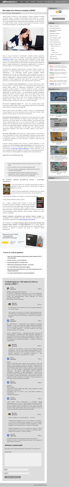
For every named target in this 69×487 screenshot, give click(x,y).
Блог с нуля (54, 52)
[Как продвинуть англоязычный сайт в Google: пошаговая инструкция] (59, 123)
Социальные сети (53, 56)
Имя (6, 469)
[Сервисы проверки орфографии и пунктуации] (59, 137)
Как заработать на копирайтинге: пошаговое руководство (59, 116)
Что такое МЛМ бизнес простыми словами (18, 267)
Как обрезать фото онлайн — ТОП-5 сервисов (58, 173)
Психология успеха (53, 35)
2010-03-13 (13, 399)
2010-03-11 (13, 289)
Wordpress (53, 50)
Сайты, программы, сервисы (55, 37)
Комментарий (23, 452)
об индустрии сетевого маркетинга (19, 148)
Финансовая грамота (54, 58)
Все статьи (40, 1)
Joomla (52, 48)
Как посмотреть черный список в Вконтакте (59, 102)
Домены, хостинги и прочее (56, 54)
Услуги (27, 1)
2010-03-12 (13, 382)
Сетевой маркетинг (16, 13)
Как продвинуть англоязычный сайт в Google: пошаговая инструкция (58, 129)
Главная (9, 1)
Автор (21, 1)
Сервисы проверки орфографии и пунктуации (58, 143)
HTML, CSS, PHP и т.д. (55, 46)
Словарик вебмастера (54, 39)
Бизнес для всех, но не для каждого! (17, 260)
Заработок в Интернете (60, 1)
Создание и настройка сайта (55, 44)
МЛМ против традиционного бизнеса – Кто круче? (20, 264)
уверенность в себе (8, 59)
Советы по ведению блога (55, 41)
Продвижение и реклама (54, 33)
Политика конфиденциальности (40, 484)
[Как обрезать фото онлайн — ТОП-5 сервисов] (59, 167)
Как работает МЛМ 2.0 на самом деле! (17, 262)
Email (6, 473)
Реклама (33, 1)
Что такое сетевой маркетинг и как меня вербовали (20, 273)
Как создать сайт (49, 1)
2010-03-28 (13, 435)
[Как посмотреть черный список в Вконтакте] (59, 97)
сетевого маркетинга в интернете (26, 219)
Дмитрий (14, 303)
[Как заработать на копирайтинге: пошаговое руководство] (59, 109)
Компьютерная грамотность (55, 28)
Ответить (40, 288)
